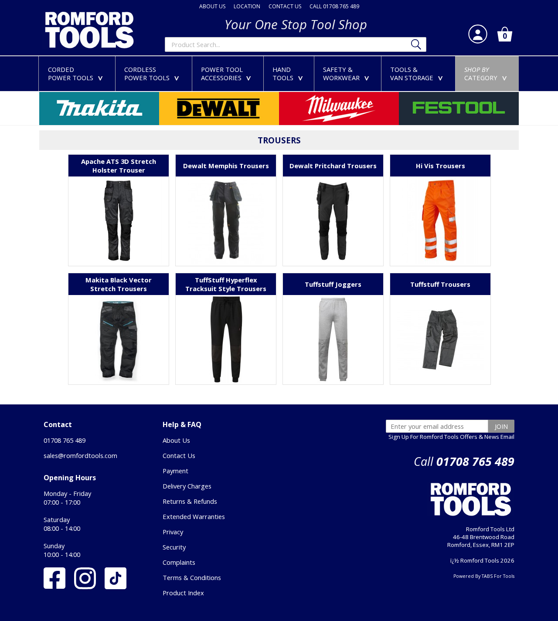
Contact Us (179, 455)
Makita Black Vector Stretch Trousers (118, 284)
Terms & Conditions (192, 577)
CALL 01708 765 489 (334, 6)
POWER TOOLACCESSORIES (228, 73)
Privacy (173, 531)
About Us (176, 440)
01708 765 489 (64, 440)
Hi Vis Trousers (440, 165)
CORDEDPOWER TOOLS (77, 73)
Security (174, 547)
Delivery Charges (187, 486)
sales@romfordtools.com (80, 455)
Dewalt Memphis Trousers (226, 165)
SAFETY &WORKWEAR (348, 73)
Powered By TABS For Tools (483, 576)
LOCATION (247, 6)
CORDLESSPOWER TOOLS (153, 73)
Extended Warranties (194, 516)
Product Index (183, 592)
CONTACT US (285, 6)
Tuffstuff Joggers (333, 284)
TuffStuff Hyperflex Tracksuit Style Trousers (225, 284)
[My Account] (477, 34)
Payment (175, 470)
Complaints (179, 562)
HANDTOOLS (289, 73)
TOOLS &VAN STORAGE (418, 73)
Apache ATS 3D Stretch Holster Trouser (118, 165)
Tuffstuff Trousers (440, 284)
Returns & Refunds (190, 501)
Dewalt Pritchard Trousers (333, 165)
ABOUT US (212, 6)
